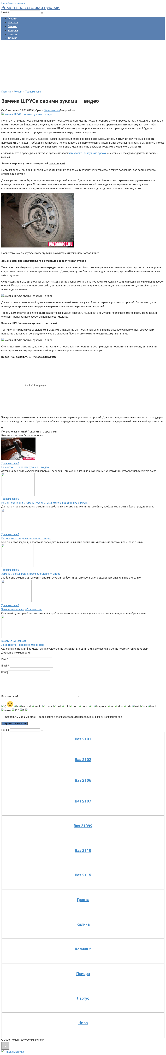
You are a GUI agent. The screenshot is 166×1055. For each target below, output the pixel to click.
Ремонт (12, 34)
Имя (4, 659)
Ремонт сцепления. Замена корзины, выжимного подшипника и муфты (44, 502)
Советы (12, 26)
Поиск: (5, 12)
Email (5, 665)
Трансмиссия (52, 110)
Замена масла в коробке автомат (21, 609)
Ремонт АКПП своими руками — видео (25, 467)
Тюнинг (12, 38)
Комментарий (9, 696)
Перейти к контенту (13, 3)
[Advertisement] (83, 65)
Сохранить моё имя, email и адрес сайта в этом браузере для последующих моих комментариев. (64, 716)
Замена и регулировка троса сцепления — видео (30, 573)
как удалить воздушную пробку (87, 153)
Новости (13, 22)
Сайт (4, 672)
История (13, 30)
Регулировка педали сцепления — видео (26, 538)
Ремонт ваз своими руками (30, 7)
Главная (12, 18)
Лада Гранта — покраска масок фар (22, 644)
